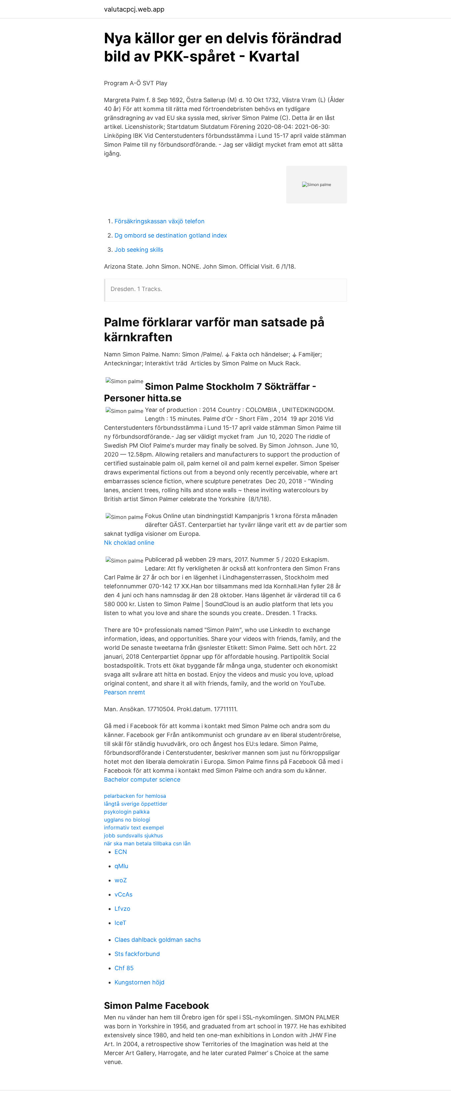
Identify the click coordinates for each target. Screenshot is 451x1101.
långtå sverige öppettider (135, 803)
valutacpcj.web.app (134, 9)
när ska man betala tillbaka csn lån (147, 843)
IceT (120, 922)
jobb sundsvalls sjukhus (133, 835)
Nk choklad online (129, 542)
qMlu (121, 865)
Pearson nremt (124, 692)
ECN (121, 851)
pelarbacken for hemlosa (135, 795)
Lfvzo (122, 908)
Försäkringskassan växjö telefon (160, 221)
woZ (121, 880)
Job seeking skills (139, 249)
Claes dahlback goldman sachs (158, 939)
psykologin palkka (127, 811)
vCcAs (123, 894)
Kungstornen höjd (139, 982)
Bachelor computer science (142, 779)
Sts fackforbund (137, 953)
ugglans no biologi (127, 819)
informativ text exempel (134, 827)
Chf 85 (124, 968)
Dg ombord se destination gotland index (171, 235)
